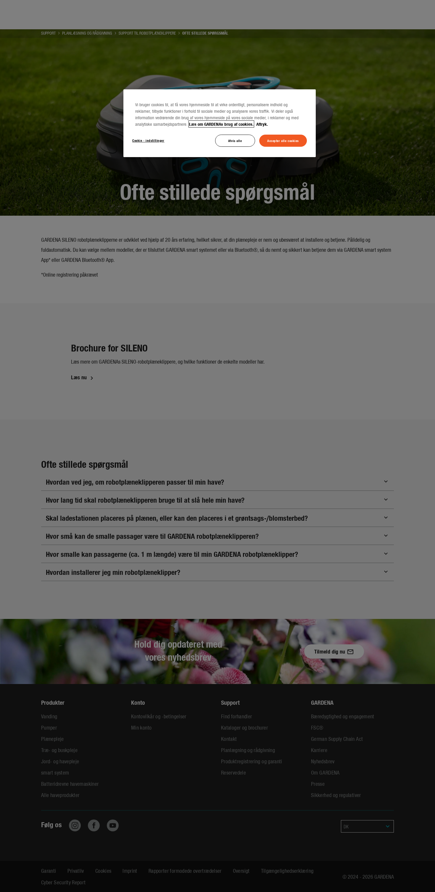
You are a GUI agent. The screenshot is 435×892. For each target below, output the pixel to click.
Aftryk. (261, 124)
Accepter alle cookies (283, 140)
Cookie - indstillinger (148, 140)
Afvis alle (235, 140)
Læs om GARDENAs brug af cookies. (221, 124)
